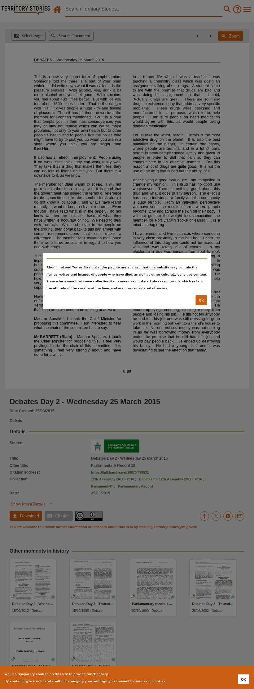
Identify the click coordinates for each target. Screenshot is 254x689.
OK (201, 300)
